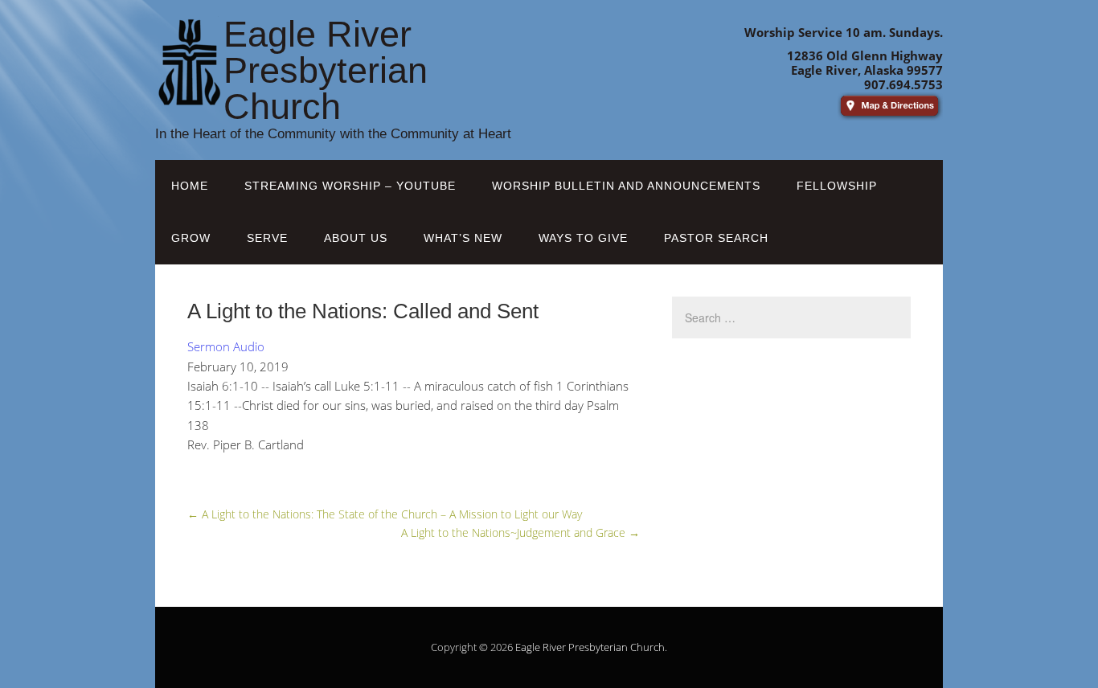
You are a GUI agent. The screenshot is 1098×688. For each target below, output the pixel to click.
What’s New (463, 237)
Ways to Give (583, 237)
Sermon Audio (225, 346)
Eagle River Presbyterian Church (590, 647)
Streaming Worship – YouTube (350, 185)
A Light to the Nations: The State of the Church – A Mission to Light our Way (384, 514)
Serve (267, 237)
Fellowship (837, 185)
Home (189, 185)
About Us (355, 237)
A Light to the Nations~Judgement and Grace (520, 532)
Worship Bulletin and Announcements (626, 185)
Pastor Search (716, 237)
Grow (191, 237)
